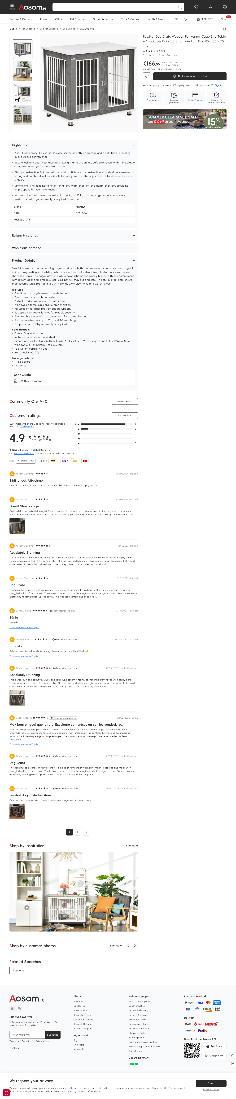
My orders (79, 1044)
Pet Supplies (77, 19)
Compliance (135, 1051)
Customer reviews (83, 1019)
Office (59, 19)
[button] (73, 145)
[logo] (33, 7)
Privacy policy (136, 1037)
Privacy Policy (43, 1041)
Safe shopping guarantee (143, 1042)
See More (132, 845)
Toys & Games (130, 19)
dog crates (18, 970)
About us (78, 1001)
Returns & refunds (139, 1015)
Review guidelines (139, 1024)
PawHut (80, 206)
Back (14, 29)
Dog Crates (69, 28)
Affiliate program (83, 1028)
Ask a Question (124, 401)
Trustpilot (14, 1048)
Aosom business (82, 1015)
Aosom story (80, 1010)
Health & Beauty (157, 19)
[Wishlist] (196, 7)
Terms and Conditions (21, 1041)
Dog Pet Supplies (49, 28)
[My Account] (210, 7)
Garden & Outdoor (21, 19)
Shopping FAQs (137, 1033)
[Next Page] (86, 832)
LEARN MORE (27, 426)
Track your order (138, 1019)
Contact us (79, 1006)
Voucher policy (137, 1006)
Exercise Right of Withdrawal (144, 1046)
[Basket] (225, 7)
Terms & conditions (139, 1028)
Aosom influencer (83, 1024)
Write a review (125, 415)
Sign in (77, 1040)
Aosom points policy (140, 1001)
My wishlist (79, 1049)
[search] (180, 7)
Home (44, 19)
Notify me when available (192, 76)
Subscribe (52, 1034)
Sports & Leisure (103, 19)
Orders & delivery (138, 1010)
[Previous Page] (61, 832)
